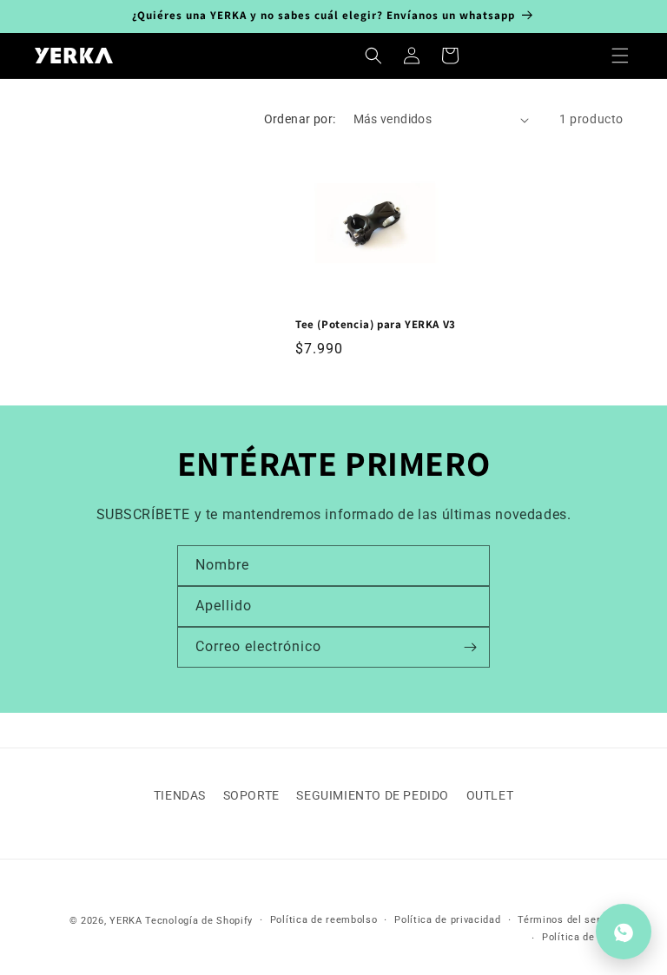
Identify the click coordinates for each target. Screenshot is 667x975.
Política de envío (583, 937)
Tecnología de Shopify (199, 920)
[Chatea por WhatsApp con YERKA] (623, 931)
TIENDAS (180, 795)
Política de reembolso (324, 920)
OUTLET (490, 795)
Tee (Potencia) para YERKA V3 (375, 325)
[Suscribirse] (470, 647)
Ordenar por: (300, 119)
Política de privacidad (447, 920)
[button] (620, 55)
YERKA (125, 920)
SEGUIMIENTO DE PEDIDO (372, 795)
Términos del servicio (571, 920)
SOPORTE (251, 795)
